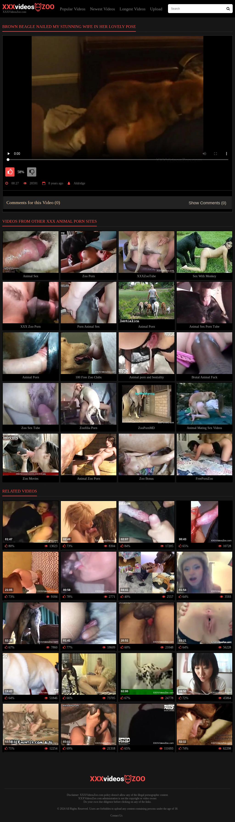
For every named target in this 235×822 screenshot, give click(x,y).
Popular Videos (72, 9)
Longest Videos (132, 9)
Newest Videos (102, 9)
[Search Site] (228, 8)
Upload (156, 9)
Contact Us (116, 815)
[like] (9, 172)
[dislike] (31, 172)
